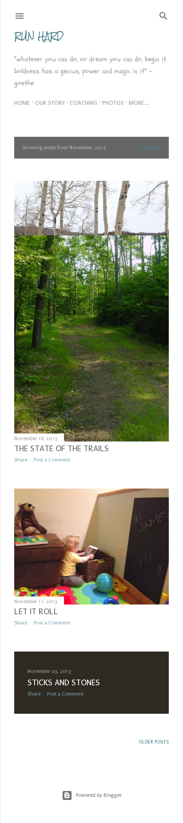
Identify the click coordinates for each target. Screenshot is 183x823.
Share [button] (20, 460)
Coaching (83, 102)
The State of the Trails (61, 448)
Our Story (50, 102)
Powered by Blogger (99, 795)
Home (22, 102)
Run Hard (39, 36)
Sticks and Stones (64, 683)
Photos (113, 102)
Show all (149, 148)
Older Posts (154, 742)
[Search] (163, 14)
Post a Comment (52, 460)
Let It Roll (36, 611)
